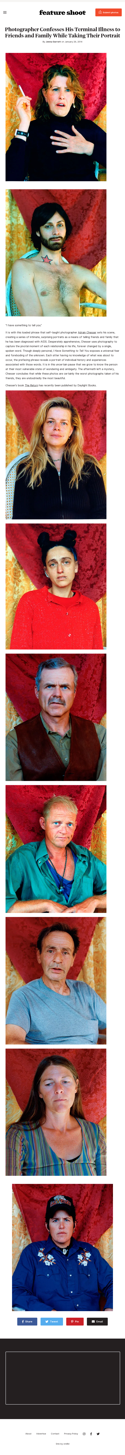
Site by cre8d (62, 1443)
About (28, 1433)
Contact (55, 1433)
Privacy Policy (71, 1433)
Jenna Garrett (53, 41)
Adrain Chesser (87, 332)
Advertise (41, 1433)
